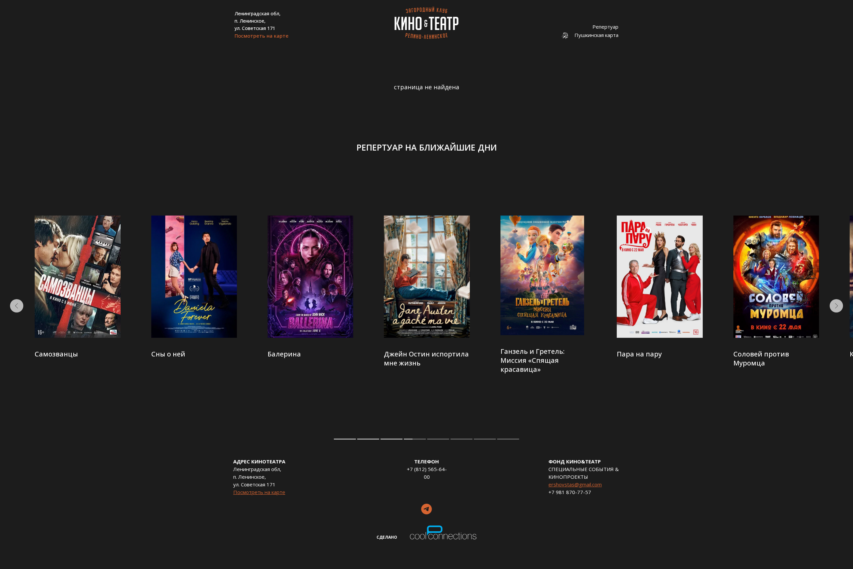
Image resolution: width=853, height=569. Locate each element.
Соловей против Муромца (761, 358)
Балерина (284, 353)
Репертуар (605, 26)
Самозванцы (56, 353)
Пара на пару (639, 353)
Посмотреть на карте (262, 35)
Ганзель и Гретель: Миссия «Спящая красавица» (532, 360)
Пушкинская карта (596, 35)
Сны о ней (168, 353)
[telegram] (426, 509)
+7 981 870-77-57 (569, 492)
